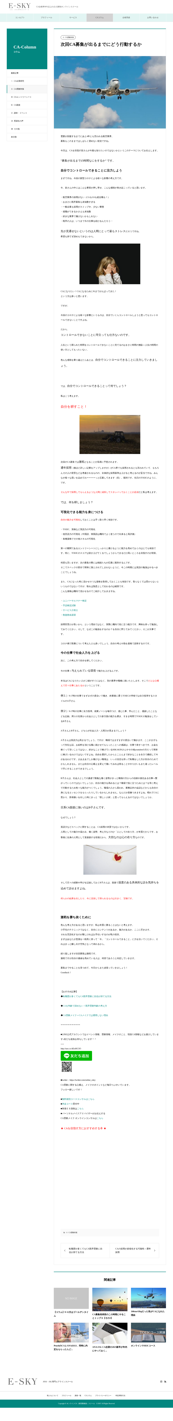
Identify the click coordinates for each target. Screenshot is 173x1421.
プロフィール (46, 18)
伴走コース (67, 1104)
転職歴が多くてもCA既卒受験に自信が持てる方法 (87, 996)
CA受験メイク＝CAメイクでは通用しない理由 (85, 1015)
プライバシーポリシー (103, 1395)
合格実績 (126, 18)
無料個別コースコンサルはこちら (78, 1099)
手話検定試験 (69, 605)
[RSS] (165, 1382)
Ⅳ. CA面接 (15, 105)
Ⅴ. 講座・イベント (19, 113)
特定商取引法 (121, 1395)
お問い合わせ (153, 18)
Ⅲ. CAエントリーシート (21, 97)
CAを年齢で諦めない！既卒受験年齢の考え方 (85, 1006)
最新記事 (15, 73)
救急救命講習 (69, 615)
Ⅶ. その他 (15, 129)
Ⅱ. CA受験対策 (17, 89)
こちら (80, 1108)
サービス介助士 (70, 610)
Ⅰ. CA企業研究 (17, 81)
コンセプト (20, 18)
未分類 (14, 137)
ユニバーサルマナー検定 (75, 601)
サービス (73, 18)
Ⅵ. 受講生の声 (17, 121)
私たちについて (52, 1395)
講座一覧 (78, 1395)
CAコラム (100, 18)
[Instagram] (161, 1382)
